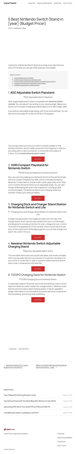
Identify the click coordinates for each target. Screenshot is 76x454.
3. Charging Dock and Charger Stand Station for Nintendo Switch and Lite (34, 81)
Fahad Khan (17, 28)
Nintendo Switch (24, 349)
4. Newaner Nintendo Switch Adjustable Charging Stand (30, 83)
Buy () (38, 159)
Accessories (12, 349)
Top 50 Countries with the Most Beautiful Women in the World (30, 401)
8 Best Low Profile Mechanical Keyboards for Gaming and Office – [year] (51, 366)
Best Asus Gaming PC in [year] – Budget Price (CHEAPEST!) (16, 366)
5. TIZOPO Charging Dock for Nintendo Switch (27, 85)
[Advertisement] (38, 49)
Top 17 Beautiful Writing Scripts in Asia (20, 395)
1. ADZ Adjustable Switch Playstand (24, 78)
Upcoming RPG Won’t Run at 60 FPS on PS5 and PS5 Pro (27, 407)
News (24, 28)
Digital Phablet (10, 3)
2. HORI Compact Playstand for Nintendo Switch (27, 80)
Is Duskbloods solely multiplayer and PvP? (21, 413)
